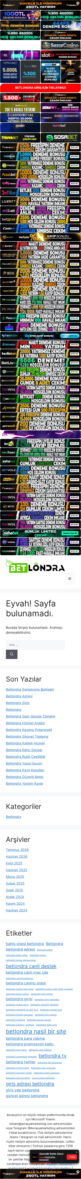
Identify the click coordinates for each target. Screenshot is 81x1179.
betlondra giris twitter (42, 994)
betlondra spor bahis (16, 1050)
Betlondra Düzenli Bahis (24, 777)
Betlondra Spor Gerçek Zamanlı (30, 716)
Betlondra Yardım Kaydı (24, 784)
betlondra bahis (45, 950)
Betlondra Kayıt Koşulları (25, 770)
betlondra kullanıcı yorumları (20, 1025)
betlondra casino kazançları (19, 978)
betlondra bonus (38, 955)
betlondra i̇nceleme (15, 1020)
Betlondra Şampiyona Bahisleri (30, 689)
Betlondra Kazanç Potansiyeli (29, 730)
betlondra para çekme (25, 1038)
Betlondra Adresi (19, 696)
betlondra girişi (19, 999)
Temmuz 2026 (17, 850)
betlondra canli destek (31, 966)
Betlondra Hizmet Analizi (25, 723)
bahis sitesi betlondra (25, 944)
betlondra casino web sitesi (20, 989)
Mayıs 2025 (15, 877)
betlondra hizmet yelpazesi (19, 1015)
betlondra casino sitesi (26, 983)
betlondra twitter (21, 1062)
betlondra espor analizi (17, 994)
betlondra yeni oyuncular (43, 1068)
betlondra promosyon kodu (29, 1044)
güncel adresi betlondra (27, 1096)
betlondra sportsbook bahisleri (21, 1056)
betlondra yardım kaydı (17, 1068)
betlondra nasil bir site (36, 1031)
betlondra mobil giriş (46, 1025)
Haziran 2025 (16, 870)
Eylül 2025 (14, 863)
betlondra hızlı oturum (46, 1015)
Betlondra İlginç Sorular (24, 750)
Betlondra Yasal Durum (24, 763)
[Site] (40, 147)
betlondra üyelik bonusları (47, 1073)
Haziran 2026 (16, 856)
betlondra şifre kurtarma (18, 1078)
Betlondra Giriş (17, 703)
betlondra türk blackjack (50, 1062)
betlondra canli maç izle (27, 972)
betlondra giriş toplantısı (47, 999)
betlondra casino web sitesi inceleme (54, 989)
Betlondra (13, 710)
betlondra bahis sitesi (17, 955)
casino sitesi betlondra (43, 1078)
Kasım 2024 (15, 904)
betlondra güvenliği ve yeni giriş (22, 1010)
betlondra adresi (20, 949)
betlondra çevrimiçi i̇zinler (19, 1073)
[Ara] (11, 654)
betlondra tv (52, 1056)
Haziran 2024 (16, 910)
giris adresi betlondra (30, 1084)
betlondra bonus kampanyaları (21, 960)
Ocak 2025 (14, 890)
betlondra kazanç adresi (39, 1020)
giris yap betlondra (22, 1090)
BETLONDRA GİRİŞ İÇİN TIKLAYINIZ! (40, 88)
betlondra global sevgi (17, 1004)
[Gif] (40, 237)
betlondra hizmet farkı (51, 1010)
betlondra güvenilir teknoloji (44, 1004)
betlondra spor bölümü (40, 1050)
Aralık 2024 (15, 897)
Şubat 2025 (15, 883)
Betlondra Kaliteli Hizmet (25, 743)
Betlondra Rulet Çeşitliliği (25, 757)
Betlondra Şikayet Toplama (27, 736)
